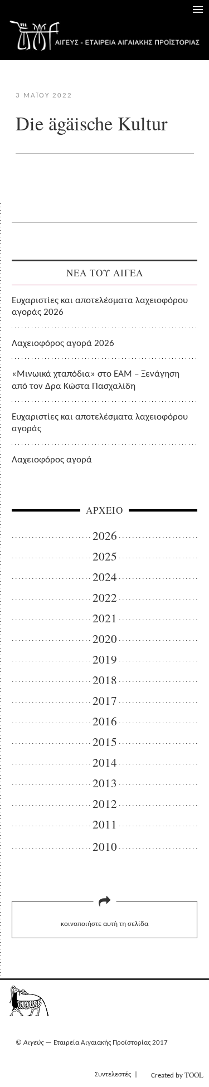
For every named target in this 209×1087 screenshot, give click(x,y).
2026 (105, 535)
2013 (105, 783)
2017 (105, 700)
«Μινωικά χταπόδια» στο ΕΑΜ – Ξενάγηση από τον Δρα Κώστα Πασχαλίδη (95, 380)
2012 (105, 803)
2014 (105, 762)
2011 (105, 824)
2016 (105, 721)
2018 (105, 680)
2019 (105, 659)
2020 (105, 638)
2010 (105, 846)
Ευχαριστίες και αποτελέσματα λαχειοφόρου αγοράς (100, 422)
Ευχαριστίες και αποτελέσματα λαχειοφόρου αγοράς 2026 (100, 306)
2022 (105, 597)
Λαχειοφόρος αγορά (52, 460)
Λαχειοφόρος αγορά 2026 (63, 343)
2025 (105, 556)
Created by (177, 1075)
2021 (105, 618)
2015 (105, 741)
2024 (105, 576)
